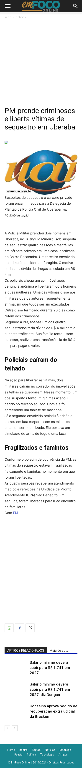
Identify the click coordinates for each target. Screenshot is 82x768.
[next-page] (15, 728)
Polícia (18, 754)
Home (11, 750)
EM (15, 513)
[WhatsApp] (9, 627)
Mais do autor (60, 650)
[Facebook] (19, 627)
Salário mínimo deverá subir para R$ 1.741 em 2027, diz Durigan (50, 689)
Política (31, 754)
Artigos (63, 754)
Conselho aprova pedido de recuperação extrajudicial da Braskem (53, 711)
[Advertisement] (41, 63)
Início (8, 17)
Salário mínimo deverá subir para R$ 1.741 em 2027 (50, 667)
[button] (7, 6)
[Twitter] (30, 627)
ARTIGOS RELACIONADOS (25, 650)
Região (36, 750)
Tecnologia (47, 754)
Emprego (65, 750)
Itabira (23, 750)
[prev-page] (7, 728)
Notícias (20, 17)
